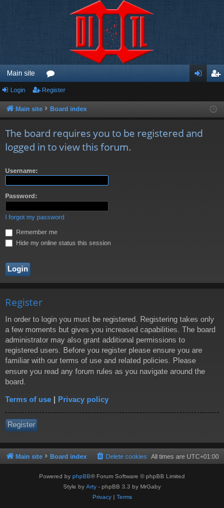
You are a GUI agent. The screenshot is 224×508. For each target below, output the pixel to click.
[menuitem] (121, 456)
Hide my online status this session (62, 242)
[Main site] (112, 32)
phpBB (81, 476)
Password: (21, 195)
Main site (21, 73)
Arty (91, 486)
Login (17, 89)
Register (53, 89)
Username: (21, 170)
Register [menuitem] (217, 75)
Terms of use (28, 399)
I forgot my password (34, 217)
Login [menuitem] (200, 75)
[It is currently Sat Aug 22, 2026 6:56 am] (213, 109)
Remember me (35, 232)
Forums (53, 75)
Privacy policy (83, 399)
